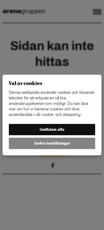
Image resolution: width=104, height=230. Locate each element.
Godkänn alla (52, 129)
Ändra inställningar (52, 143)
